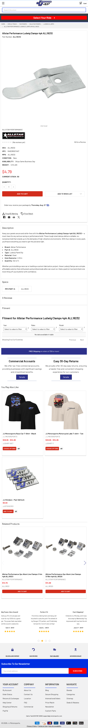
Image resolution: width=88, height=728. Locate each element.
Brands (69, 690)
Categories (71, 694)
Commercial (28, 707)
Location (27, 698)
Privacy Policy (32, 726)
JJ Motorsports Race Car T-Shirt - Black (19, 433)
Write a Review (80, 142)
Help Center (7, 702)
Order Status (7, 694)
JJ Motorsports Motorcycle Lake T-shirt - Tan (64, 433)
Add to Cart (8, 511)
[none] (44, 81)
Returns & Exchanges (11, 698)
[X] (19, 217)
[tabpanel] (44, 622)
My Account (7, 690)
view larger (44, 126)
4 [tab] (49, 641)
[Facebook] (4, 217)
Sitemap (70, 698)
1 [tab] (38, 641)
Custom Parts (50, 711)
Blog (47, 690)
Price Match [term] (28, 213)
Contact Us (28, 694)
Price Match (49, 702)
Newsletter (49, 707)
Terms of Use (43, 726)
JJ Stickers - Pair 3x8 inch (13, 500)
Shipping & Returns (10, 707)
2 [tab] (42, 641)
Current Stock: (10, 176)
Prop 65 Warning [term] (11, 213)
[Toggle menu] (3, 3)
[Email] (9, 217)
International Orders (52, 698)
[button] (65, 193)
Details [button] (22, 377)
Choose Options (9, 448)
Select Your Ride (42, 17)
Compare (18, 448)
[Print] (14, 217)
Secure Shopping (51, 694)
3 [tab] (46, 641)
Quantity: (6, 182)
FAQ (25, 702)
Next (85, 562)
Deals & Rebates (73, 702)
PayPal (5, 711)
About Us (27, 690)
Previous (3, 562)
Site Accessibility (55, 726)
